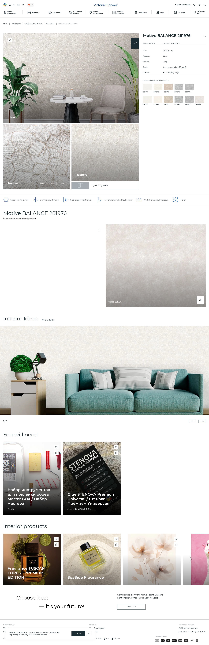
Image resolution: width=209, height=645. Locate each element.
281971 (52, 320)
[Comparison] (205, 5)
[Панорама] (135, 43)
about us (131, 607)
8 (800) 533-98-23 (182, 5)
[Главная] (106, 4)
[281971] (104, 370)
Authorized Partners (188, 628)
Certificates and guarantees (192, 631)
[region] (72, 111)
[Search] (194, 5)
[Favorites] (200, 5)
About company (97, 628)
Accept (78, 633)
